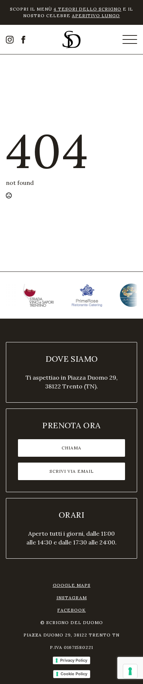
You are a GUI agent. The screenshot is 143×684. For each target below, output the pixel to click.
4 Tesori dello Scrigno (87, 9)
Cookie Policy (73, 673)
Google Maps (72, 585)
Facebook (71, 610)
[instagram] (10, 39)
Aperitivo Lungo (96, 15)
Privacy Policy (73, 660)
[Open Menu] (129, 39)
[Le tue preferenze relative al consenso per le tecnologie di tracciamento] (130, 671)
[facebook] (23, 39)
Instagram (71, 597)
